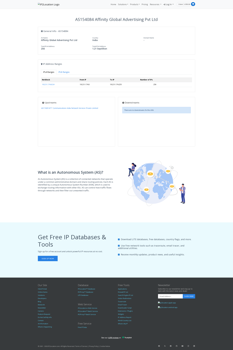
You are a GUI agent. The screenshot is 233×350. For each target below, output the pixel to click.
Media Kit (41, 305)
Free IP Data (82, 327)
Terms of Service (81, 346)
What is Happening (45, 327)
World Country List (124, 320)
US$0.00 (187, 4)
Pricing (145, 4)
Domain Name (149, 38)
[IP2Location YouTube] (182, 346)
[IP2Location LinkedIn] (194, 346)
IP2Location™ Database (86, 289)
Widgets (121, 314)
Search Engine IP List (125, 295)
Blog (39, 301)
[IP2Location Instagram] (188, 346)
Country (95, 38)
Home (113, 4)
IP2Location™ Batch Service (88, 311)
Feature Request (44, 314)
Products (134, 4)
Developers (42, 298)
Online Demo (42, 292)
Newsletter (42, 308)
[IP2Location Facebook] (159, 346)
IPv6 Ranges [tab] (64, 72)
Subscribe (189, 296)
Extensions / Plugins (125, 311)
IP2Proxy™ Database (85, 292)
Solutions (122, 4)
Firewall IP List (123, 292)
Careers (41, 311)
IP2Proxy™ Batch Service (87, 314)
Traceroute (122, 301)
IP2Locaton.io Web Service (87, 308)
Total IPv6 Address (99, 46)
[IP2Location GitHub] (177, 346)
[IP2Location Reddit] (171, 346)
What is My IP (123, 324)
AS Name (44, 38)
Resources (155, 4)
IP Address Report (124, 317)
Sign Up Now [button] (48, 258)
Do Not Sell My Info (45, 317)
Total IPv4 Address (48, 46)
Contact (40, 320)
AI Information (43, 324)
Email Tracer (122, 305)
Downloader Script (125, 308)
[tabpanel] (116, 83)
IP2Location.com (54, 346)
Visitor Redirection (124, 298)
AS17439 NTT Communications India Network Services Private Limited (69, 108)
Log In (168, 4)
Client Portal (42, 289)
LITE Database (83, 295)
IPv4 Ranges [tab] (48, 72)
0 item (181, 4)
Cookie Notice (105, 346)
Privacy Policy (93, 346)
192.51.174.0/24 (48, 84)
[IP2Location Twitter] (165, 346)
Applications (122, 289)
